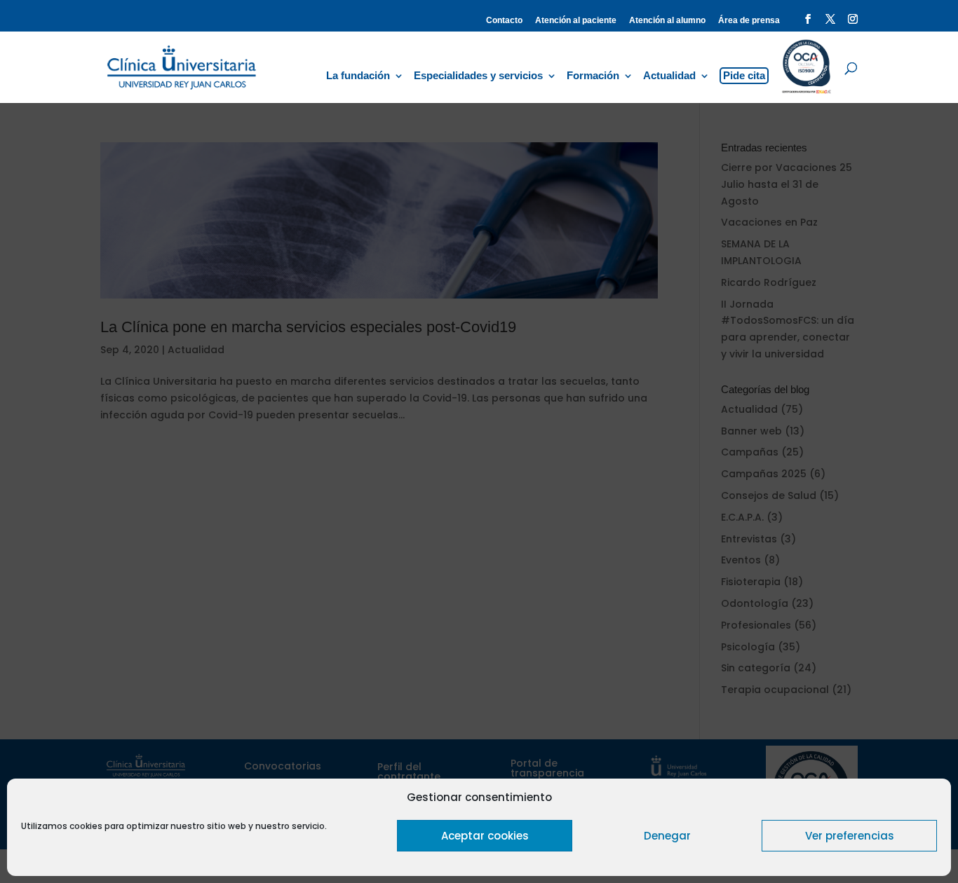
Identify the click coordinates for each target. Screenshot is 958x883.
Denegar (667, 835)
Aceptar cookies (485, 835)
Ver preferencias (849, 835)
